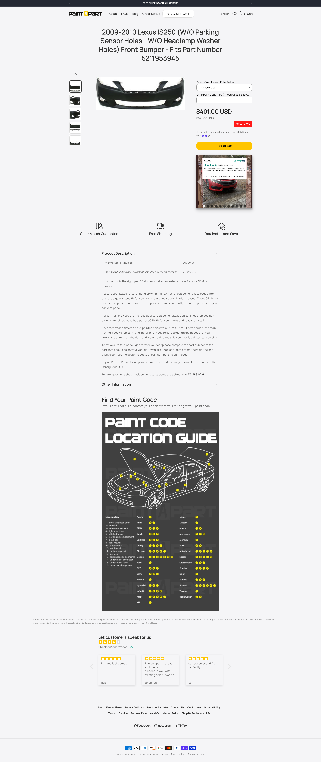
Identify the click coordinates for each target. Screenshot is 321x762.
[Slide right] (75, 149)
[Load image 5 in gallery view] (75, 141)
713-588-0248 (180, 14)
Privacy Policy (212, 707)
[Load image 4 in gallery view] (75, 128)
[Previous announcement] (69, 3)
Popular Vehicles (134, 707)
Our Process (194, 707)
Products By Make (157, 707)
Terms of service (196, 754)
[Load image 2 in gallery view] (75, 100)
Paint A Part (130, 754)
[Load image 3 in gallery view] (75, 114)
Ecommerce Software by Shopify (152, 754)
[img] (162, 642)
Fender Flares (114, 707)
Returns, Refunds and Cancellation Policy (155, 713)
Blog (100, 707)
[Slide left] (75, 74)
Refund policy (178, 754)
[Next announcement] (251, 3)
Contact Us (177, 707)
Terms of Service (118, 713)
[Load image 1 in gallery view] (75, 86)
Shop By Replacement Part (197, 713)
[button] (160, 253)
